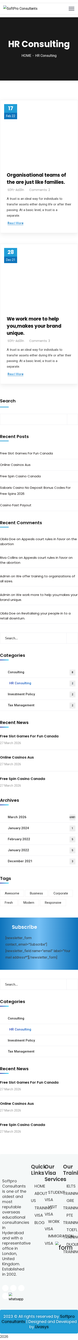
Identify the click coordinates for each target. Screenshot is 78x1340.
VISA (38, 1215)
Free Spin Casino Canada (20, 476)
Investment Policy (40, 694)
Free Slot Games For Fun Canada (26, 453)
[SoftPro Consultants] (20, 8)
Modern (28, 903)
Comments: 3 (39, 341)
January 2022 (40, 850)
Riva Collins (9, 557)
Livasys (42, 1326)
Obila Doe (8, 539)
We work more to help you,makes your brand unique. (34, 326)
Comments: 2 (39, 190)
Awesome (12, 893)
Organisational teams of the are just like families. (36, 179)
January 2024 (40, 828)
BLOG (39, 1222)
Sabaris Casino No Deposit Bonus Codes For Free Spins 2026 (35, 490)
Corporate (61, 893)
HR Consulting (41, 683)
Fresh (9, 903)
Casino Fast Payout (15, 505)
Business (36, 893)
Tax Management (40, 705)
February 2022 (40, 839)
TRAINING (43, 1208)
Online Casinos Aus (15, 464)
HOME (26, 56)
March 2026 (42, 817)
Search (8, 401)
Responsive (53, 903)
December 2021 (40, 861)
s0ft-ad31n (16, 190)
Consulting (40, 672)
